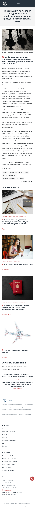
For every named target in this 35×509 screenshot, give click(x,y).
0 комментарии (29, 52)
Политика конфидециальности (11, 506)
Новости (21, 52)
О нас (3, 428)
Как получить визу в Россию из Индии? (18, 264)
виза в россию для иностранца (18, 172)
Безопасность (22, 506)
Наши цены (5, 434)
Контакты (4, 446)
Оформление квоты (8, 470)
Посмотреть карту (7, 490)
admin (4, 261)
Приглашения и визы (8, 464)
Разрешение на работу (9, 459)
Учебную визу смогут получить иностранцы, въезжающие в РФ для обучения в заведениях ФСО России (15, 222)
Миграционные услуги (8, 431)
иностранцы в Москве (9, 175)
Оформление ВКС (7, 456)
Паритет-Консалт (13, 52)
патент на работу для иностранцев (13, 178)
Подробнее (5, 229)
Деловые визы (6, 467)
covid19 (5, 172)
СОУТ (3, 443)
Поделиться (26, 181)
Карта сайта (29, 506)
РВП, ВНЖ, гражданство (9, 461)
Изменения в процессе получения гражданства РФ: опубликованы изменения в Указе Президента (15, 307)
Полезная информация (9, 440)
